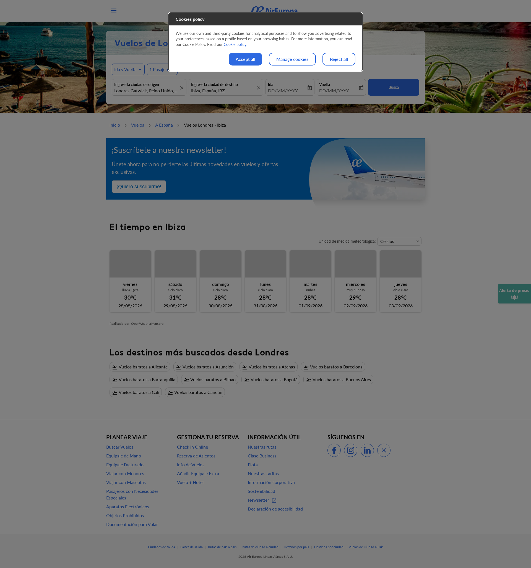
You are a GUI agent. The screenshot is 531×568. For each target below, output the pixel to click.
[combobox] (146, 90)
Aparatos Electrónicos (127, 506)
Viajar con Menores (125, 473)
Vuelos (137, 124)
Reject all (339, 59)
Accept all (245, 59)
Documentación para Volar (132, 524)
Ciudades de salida (161, 547)
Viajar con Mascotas (126, 482)
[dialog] (265, 42)
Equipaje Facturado (125, 464)
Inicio (115, 124)
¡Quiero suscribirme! (138, 186)
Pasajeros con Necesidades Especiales (132, 494)
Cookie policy (235, 44)
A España (164, 124)
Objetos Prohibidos (125, 515)
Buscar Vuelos (119, 446)
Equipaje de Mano (123, 455)
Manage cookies (292, 59)
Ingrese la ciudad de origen (136, 84)
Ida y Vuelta (125, 69)
